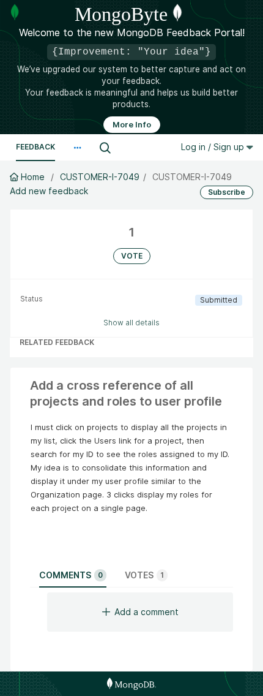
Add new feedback (49, 191)
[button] (77, 147)
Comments (71, 575)
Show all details (131, 322)
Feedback (35, 146)
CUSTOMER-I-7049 (99, 177)
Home (32, 177)
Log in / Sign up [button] (213, 147)
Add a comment (146, 612)
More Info (132, 124)
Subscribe (226, 192)
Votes (144, 575)
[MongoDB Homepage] (131, 684)
